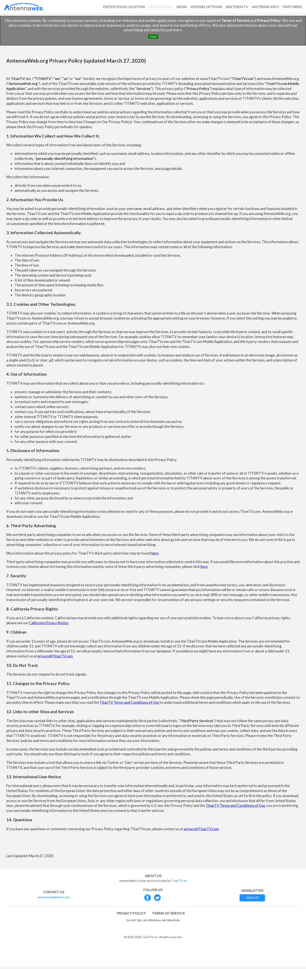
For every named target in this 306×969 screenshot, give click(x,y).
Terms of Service (235, 20)
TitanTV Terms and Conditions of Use (129, 702)
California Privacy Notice (48, 623)
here (154, 553)
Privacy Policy (269, 20)
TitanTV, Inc (179, 880)
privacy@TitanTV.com (55, 656)
